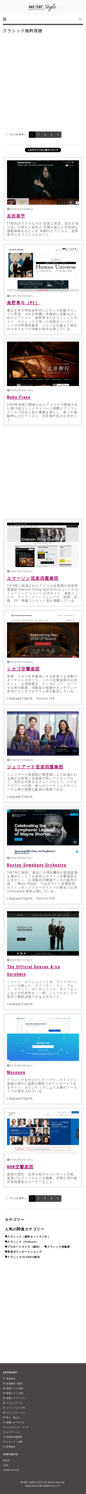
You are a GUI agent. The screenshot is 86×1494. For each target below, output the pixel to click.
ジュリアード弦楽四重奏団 (35, 766)
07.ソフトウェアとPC (14, 1408)
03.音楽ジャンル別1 (13, 1388)
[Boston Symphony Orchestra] (43, 831)
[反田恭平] (43, 182)
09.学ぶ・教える (11, 1417)
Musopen (16, 1072)
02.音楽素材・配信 (12, 1383)
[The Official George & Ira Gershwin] (43, 933)
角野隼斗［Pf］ (23, 302)
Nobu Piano (19, 397)
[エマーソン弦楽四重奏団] (43, 545)
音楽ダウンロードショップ (24, 1251)
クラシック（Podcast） (23, 1241)
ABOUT (7, 1460)
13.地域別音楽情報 (12, 1437)
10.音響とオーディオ (13, 1422)
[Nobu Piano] (43, 364)
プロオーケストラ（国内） (24, 1246)
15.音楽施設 (9, 1446)
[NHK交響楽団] (43, 1133)
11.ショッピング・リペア (16, 1427)
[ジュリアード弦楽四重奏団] (43, 733)
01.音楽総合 (9, 1378)
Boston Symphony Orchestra (36, 865)
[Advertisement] (43, 81)
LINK (5, 1465)
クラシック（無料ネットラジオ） (28, 1236)
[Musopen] (43, 1039)
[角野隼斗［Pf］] (43, 269)
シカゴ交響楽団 (23, 668)
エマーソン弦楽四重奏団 (33, 578)
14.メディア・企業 (12, 1441)
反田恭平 (16, 216)
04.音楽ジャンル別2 (13, 1393)
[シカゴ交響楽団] (43, 635)
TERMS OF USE (11, 1470)
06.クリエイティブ (12, 1403)
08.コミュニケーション (15, 1412)
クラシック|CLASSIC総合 (23, 1256)
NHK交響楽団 (20, 1166)
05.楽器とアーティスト (15, 1398)
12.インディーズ (11, 1432)
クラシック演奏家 (58, 1246)
